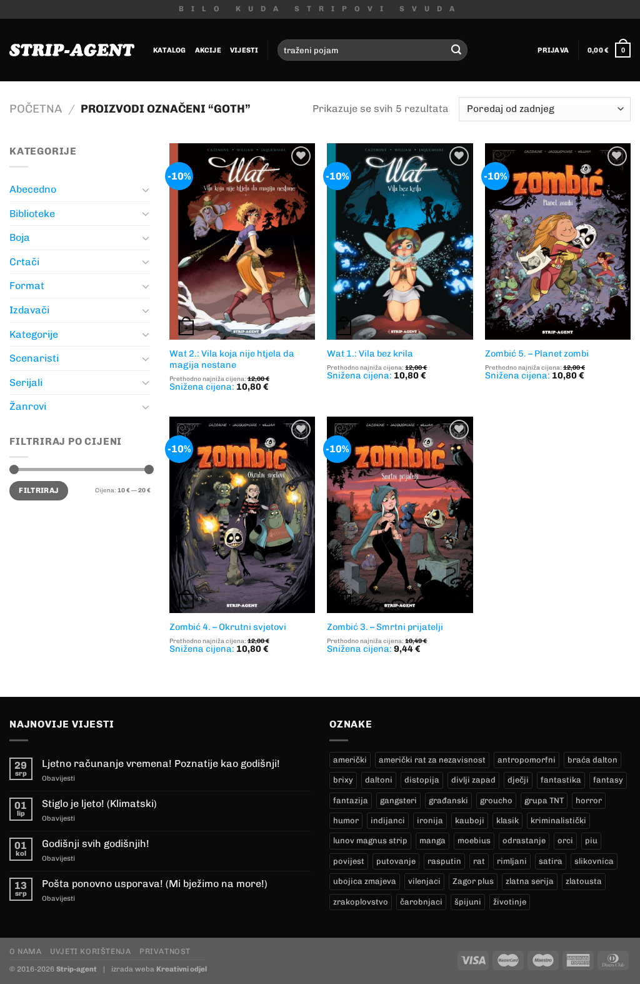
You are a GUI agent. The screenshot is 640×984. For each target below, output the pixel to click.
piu (591, 840)
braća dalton (593, 759)
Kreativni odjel (181, 969)
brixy (343, 779)
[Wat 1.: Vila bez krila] (399, 241)
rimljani (512, 861)
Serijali (25, 382)
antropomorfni (527, 759)
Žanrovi (27, 406)
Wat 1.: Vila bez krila (370, 353)
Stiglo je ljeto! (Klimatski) (99, 803)
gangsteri (398, 800)
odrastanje (524, 840)
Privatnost (165, 951)
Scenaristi (34, 358)
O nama (25, 951)
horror (589, 800)
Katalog (169, 50)
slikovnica (594, 861)
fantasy (608, 779)
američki (350, 759)
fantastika (561, 779)
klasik (507, 820)
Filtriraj (38, 490)
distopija (421, 779)
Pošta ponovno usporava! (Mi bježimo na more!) (155, 884)
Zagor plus (473, 881)
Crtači (24, 262)
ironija (430, 820)
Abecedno (32, 189)
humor (346, 820)
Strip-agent (76, 969)
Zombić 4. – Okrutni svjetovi (227, 626)
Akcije (208, 50)
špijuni (467, 901)
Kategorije (33, 334)
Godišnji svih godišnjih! (95, 844)
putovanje (396, 861)
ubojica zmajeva (364, 881)
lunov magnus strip (370, 840)
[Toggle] (146, 189)
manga (432, 840)
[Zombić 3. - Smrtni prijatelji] (399, 515)
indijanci (388, 820)
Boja (19, 237)
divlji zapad (473, 779)
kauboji (469, 820)
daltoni (378, 779)
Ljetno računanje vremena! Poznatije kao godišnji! (161, 763)
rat (479, 861)
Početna (35, 109)
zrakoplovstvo (360, 901)
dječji (518, 779)
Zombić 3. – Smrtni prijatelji (385, 626)
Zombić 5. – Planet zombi (537, 353)
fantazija (350, 800)
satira (550, 861)
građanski (448, 800)
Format (26, 286)
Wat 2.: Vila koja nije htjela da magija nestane (231, 359)
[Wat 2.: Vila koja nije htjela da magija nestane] (242, 241)
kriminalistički (558, 820)
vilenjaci (424, 881)
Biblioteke (32, 214)
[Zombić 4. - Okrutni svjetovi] (242, 515)
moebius (474, 840)
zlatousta (584, 881)
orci (565, 840)
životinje (509, 901)
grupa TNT (544, 800)
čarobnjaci (421, 901)
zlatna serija (530, 881)
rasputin (444, 861)
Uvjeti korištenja (90, 951)
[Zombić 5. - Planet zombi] (558, 241)
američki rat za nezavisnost (432, 759)
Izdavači (29, 310)
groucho (496, 800)
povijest (348, 861)
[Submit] (456, 50)
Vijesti (244, 50)
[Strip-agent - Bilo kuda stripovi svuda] (71, 50)
